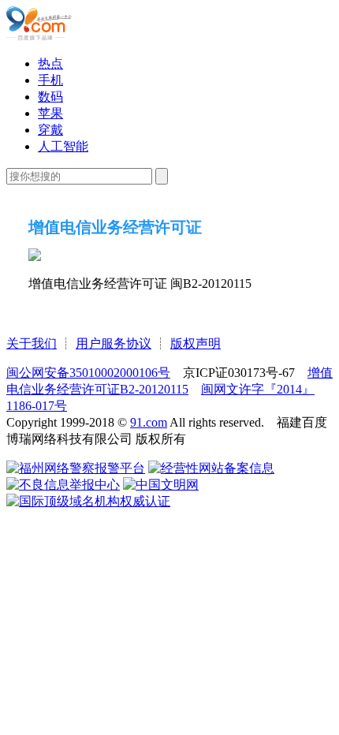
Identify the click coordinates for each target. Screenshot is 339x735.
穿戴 (50, 129)
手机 (50, 80)
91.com (148, 422)
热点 (50, 63)
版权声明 (195, 343)
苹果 (50, 113)
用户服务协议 (113, 343)
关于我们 (31, 343)
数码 (50, 96)
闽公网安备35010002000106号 (88, 372)
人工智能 (63, 146)
